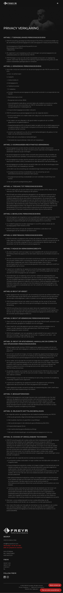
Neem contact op (55, 585)
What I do (7, 563)
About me (7, 565)
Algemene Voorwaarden (37, 587)
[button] (57, 3)
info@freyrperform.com (46, 357)
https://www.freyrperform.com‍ (27, 46)
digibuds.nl (35, 589)
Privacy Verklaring (23, 587)
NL (4, 569)
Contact (7, 567)
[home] (10, 3)
